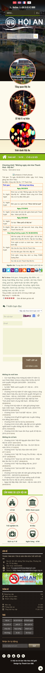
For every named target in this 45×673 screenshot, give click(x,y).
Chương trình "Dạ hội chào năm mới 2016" (20, 450)
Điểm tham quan (32, 510)
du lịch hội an (18, 620)
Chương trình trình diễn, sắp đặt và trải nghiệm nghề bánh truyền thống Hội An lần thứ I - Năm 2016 (21, 426)
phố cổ (18, 624)
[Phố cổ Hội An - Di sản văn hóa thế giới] (22, 23)
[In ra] (37, 270)
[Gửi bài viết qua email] (33, 270)
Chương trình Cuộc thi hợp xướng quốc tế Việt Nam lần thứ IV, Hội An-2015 (21, 478)
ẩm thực (28, 633)
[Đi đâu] (32, 520)
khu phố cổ (7, 624)
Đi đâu (32, 526)
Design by (24, 663)
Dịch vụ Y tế (12, 541)
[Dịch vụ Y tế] (12, 535)
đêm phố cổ (28, 624)
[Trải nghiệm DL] (12, 520)
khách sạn (28, 629)
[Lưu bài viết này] (41, 270)
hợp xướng (17, 629)
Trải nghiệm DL (12, 526)
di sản (18, 633)
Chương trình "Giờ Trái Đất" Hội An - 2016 (20, 412)
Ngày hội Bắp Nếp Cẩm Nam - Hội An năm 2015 (22, 482)
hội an (7, 620)
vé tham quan (28, 620)
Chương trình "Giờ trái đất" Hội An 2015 (19, 468)
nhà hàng (7, 633)
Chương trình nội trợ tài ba (14, 422)
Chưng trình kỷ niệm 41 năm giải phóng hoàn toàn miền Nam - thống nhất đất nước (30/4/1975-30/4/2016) (21, 407)
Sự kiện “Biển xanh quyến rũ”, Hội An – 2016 (21, 387)
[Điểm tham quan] (32, 504)
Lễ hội (12, 510)
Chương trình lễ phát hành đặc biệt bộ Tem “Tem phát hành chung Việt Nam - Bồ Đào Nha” (20, 399)
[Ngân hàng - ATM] (32, 535)
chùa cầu (7, 629)
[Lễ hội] (12, 504)
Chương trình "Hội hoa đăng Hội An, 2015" (20, 463)
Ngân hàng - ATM (32, 541)
